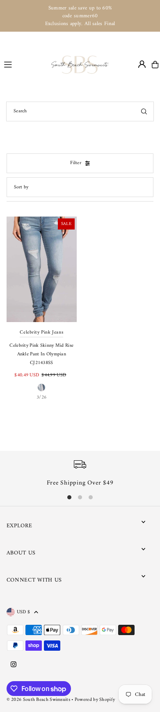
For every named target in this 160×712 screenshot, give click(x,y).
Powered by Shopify (95, 700)
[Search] (144, 111)
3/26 (41, 397)
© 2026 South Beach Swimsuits (38, 700)
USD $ (23, 612)
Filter (75, 163)
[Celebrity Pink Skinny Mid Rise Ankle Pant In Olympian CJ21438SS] (42, 269)
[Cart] (155, 64)
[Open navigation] (24, 64)
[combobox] (80, 111)
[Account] (142, 64)
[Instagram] (13, 665)
